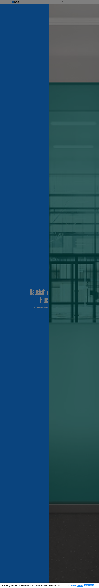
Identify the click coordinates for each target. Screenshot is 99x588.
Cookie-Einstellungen (72, 585)
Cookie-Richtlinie (25, 586)
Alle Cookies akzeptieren (89, 585)
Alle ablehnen (80, 585)
